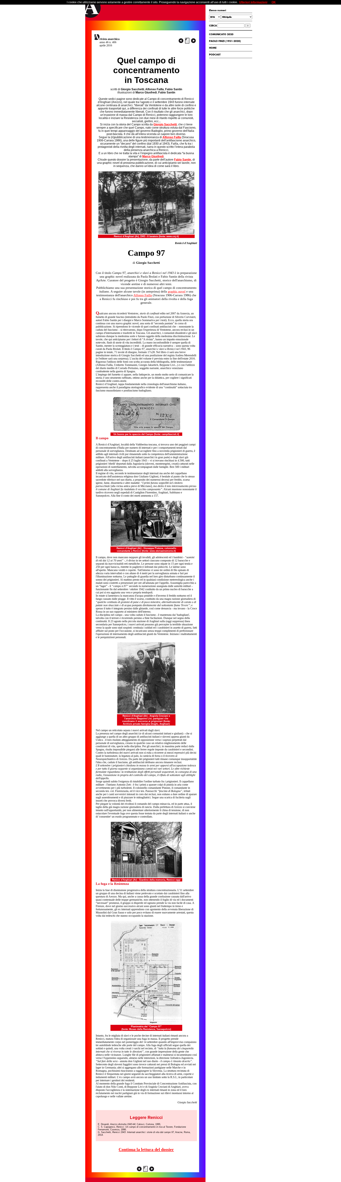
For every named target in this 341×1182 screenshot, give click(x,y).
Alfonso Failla (172, 137)
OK (274, 2)
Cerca (213, 25)
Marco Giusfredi (153, 156)
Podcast (215, 54)
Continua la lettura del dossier (146, 1149)
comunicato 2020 (221, 34)
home (212, 47)
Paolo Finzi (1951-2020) (225, 41)
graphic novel (176, 291)
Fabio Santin (182, 159)
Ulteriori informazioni (253, 2)
